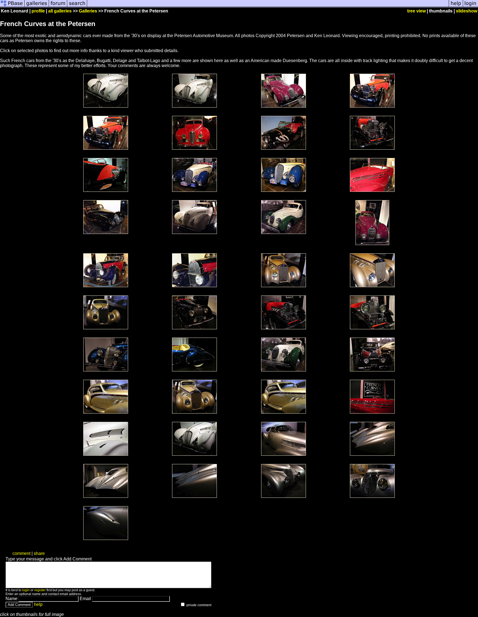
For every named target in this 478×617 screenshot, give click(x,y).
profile (38, 11)
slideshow (466, 11)
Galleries (88, 11)
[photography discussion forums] (58, 6)
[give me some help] (456, 6)
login (26, 590)
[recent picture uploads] (37, 6)
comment (21, 553)
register (40, 590)
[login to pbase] (470, 6)
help (38, 604)
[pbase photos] (12, 6)
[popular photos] (268, 6)
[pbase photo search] (77, 6)
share (39, 553)
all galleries (60, 11)
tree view (416, 11)
